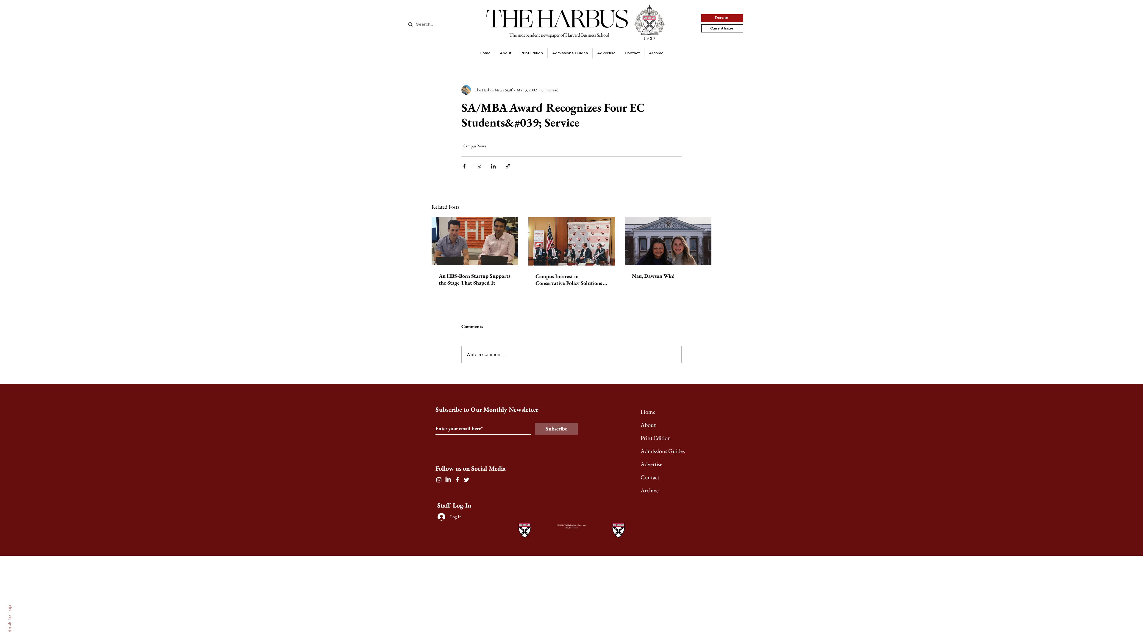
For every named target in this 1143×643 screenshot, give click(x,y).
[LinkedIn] (448, 479)
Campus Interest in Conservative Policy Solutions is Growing (570, 279)
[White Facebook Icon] (457, 479)
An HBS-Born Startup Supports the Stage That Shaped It (474, 279)
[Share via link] (508, 166)
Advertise (651, 464)
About (648, 425)
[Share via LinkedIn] (493, 166)
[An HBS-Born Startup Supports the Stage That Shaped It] (475, 241)
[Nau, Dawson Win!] (668, 241)
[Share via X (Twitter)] (479, 166)
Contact (650, 477)
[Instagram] (438, 479)
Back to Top (10, 619)
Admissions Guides (663, 451)
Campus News (474, 146)
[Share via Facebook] (464, 166)
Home (648, 412)
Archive (650, 490)
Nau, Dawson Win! (653, 275)
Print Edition (656, 438)
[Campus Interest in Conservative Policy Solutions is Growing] (571, 241)
